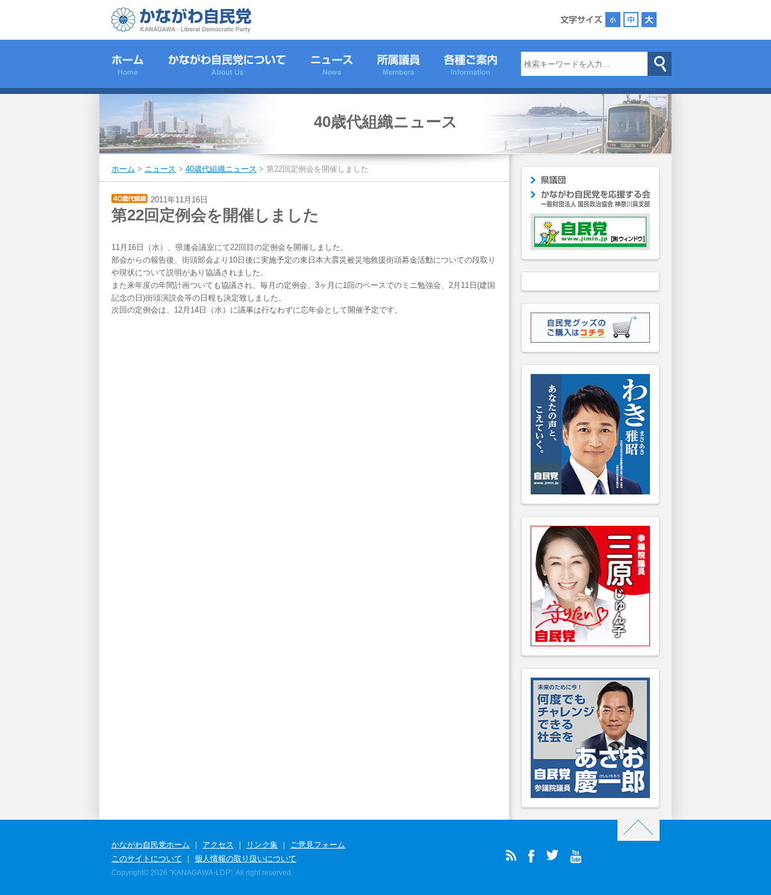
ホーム (127, 67)
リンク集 (262, 844)
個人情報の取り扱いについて (245, 858)
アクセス (218, 844)
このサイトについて (146, 858)
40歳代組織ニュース (386, 122)
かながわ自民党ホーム (150, 844)
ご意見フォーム (317, 844)
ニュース (331, 67)
